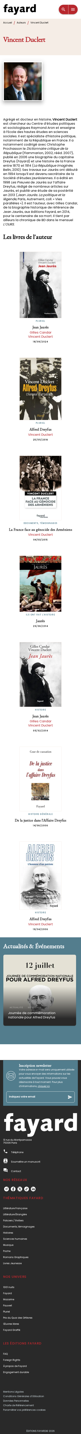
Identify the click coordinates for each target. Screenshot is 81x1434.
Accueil (7, 22)
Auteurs (21, 22)
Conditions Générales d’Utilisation (23, 1396)
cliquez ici (44, 1086)
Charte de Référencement (18, 1405)
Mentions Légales (13, 1391)
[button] (39, 990)
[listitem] (6, 1189)
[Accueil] (19, 9)
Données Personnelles (16, 1400)
